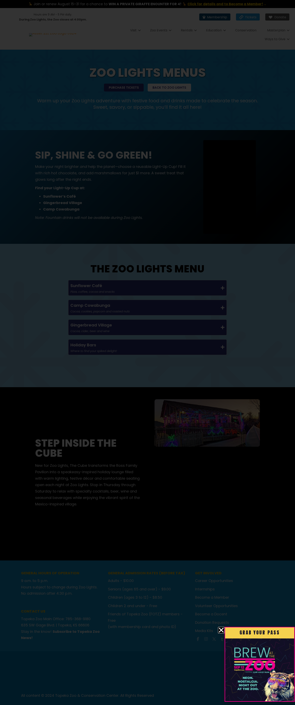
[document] (147, 352)
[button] (221, 630)
